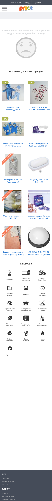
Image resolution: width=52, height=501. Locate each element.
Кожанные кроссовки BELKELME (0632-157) (39, 144)
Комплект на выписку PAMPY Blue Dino (13, 144)
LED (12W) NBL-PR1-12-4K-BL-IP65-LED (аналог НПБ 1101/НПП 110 (39, 253)
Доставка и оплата (8, 499)
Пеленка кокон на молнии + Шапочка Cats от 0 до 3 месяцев (39, 108)
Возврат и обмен (8, 482)
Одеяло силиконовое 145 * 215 (13, 217)
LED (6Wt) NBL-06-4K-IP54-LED (39, 181)
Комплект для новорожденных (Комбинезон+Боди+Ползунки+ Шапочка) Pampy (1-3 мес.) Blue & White (13, 108)
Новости (5, 484)
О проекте (5, 479)
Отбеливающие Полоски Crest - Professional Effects (39, 217)
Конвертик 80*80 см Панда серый (13, 181)
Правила (5, 494)
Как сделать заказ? (8, 496)
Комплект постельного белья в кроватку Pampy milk (13, 253)
